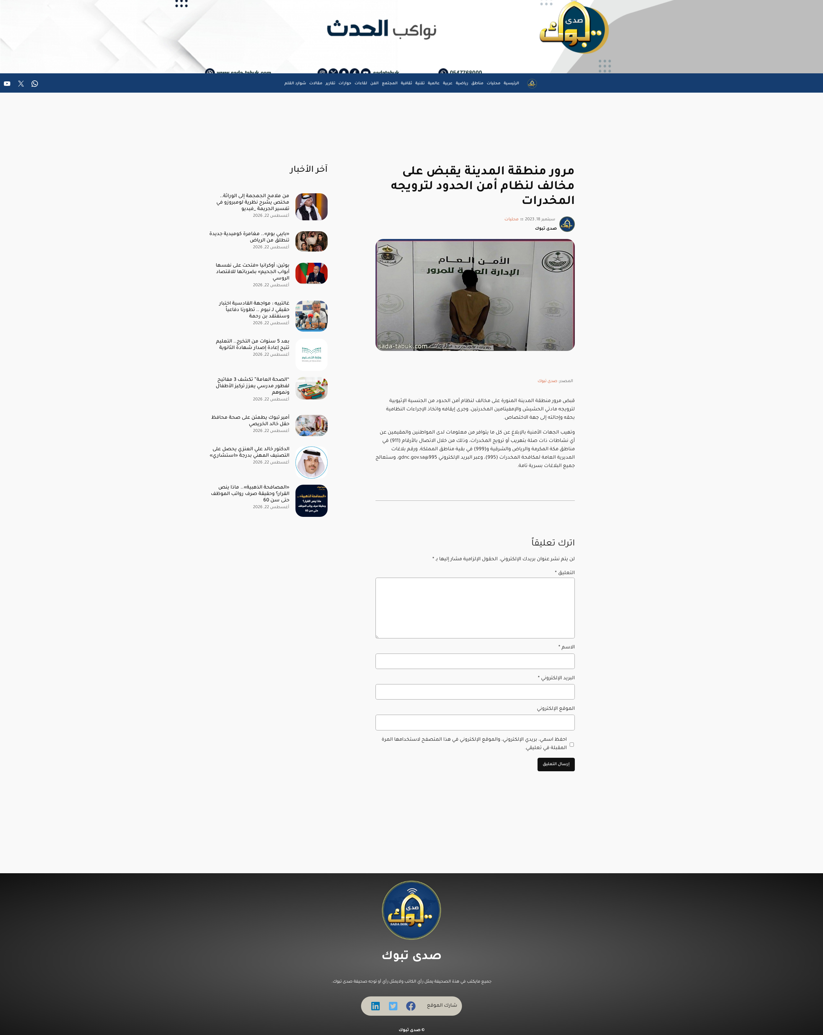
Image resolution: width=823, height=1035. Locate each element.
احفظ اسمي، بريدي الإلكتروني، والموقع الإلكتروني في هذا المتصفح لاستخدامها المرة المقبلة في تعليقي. (474, 744)
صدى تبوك (547, 381)
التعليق (565, 573)
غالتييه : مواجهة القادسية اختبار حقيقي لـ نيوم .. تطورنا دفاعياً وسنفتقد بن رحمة (254, 310)
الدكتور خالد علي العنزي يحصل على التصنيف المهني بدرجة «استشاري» (249, 453)
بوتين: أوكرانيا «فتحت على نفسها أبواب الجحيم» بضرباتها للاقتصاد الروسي (252, 272)
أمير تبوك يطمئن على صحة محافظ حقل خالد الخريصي (250, 421)
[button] (411, 1006)
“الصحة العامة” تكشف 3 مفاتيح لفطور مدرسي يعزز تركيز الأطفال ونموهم (252, 386)
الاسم (566, 647)
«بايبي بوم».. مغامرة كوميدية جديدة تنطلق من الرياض (249, 237)
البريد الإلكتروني (556, 678)
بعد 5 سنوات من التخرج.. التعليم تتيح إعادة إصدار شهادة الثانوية (252, 345)
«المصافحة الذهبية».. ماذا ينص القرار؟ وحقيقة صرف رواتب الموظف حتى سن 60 (250, 494)
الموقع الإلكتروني (556, 709)
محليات (511, 219)
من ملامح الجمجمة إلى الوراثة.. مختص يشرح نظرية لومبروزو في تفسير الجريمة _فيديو (252, 203)
